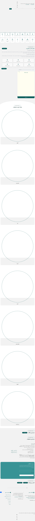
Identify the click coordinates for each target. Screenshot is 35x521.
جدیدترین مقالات (31, 432)
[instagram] (9, 7)
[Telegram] (9, 5)
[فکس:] (29, 497)
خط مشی (9, 502)
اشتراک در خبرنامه (31, 476)
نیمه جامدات (17, 424)
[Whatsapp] (9, 3)
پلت (17, 223)
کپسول (17, 384)
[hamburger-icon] (22, 8)
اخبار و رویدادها (31, 482)
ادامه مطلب (26, 97)
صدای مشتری (9, 499)
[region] (17, 24)
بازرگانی (10, 504)
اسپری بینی (17, 183)
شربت (17, 263)
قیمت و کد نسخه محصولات (7, 496)
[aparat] (9, 2)
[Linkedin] (9, 0)
